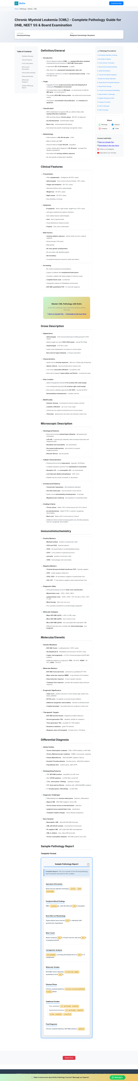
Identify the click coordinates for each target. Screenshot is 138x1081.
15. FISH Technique (102, 110)
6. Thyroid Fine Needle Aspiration (107, 74)
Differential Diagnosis (25, 81)
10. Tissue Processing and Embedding (108, 90)
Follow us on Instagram (107, 149)
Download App (116, 3)
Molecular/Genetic (27, 76)
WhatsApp (104, 124)
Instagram (104, 128)
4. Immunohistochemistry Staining (107, 67)
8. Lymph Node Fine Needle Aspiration (108, 82)
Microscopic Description (26, 68)
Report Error (69, 1058)
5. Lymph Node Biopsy (103, 70)
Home (16, 9)
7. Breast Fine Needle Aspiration (106, 78)
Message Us (119, 1077)
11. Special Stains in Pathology (106, 94)
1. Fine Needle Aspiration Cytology (107, 55)
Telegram (117, 124)
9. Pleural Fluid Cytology (104, 86)
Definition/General (27, 56)
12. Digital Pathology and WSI (105, 98)
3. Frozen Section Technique (105, 63)
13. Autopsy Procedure (103, 102)
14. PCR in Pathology (103, 106)
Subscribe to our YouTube (108, 153)
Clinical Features (27, 60)
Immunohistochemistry (28, 72)
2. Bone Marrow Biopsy (104, 59)
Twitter (117, 128)
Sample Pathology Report (27, 86)
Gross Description (27, 63)
